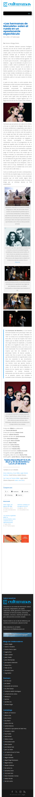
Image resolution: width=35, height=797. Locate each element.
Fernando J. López (9, 731)
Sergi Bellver (8, 673)
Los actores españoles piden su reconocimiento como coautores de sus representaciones (9, 519)
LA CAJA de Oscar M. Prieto (12, 752)
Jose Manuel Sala (9, 747)
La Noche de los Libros (11, 694)
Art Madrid (7, 683)
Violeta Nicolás (9, 778)
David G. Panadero (10, 647)
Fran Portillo (8, 734)
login (23, 794)
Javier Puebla (8, 657)
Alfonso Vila (8, 715)
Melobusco (8, 696)
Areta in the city (9, 723)
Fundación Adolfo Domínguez (13, 691)
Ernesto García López (10, 649)
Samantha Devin (9, 670)
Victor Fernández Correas (11, 776)
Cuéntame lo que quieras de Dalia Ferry (15, 728)
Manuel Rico (8, 665)
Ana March (7, 720)
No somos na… (9, 768)
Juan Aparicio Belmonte (11, 662)
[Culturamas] (17, 604)
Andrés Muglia (8, 644)
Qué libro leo (8, 702)
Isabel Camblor (9, 654)
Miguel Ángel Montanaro (11, 760)
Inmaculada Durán (10, 741)
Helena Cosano (9, 739)
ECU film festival (9, 688)
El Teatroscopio (15, 37)
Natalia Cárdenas (9, 765)
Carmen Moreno (9, 726)
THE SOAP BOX (9, 773)
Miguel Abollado (9, 757)
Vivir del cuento (9, 781)
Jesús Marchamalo (10, 660)
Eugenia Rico (8, 652)
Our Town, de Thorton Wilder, (11, 478)
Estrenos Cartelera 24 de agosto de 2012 (23, 505)
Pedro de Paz (8, 668)
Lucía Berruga (8, 755)
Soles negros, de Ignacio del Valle (7, 505)
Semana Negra (9, 704)
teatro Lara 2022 (19, 480)
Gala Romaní (8, 736)
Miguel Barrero (9, 763)
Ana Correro (8, 718)
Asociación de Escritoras (11, 686)
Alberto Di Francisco (10, 713)
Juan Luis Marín (9, 749)
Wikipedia (17, 262)
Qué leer (7, 699)
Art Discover (8, 681)
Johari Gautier (8, 744)
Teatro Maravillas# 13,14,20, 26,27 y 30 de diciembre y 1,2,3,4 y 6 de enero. (17, 462)
